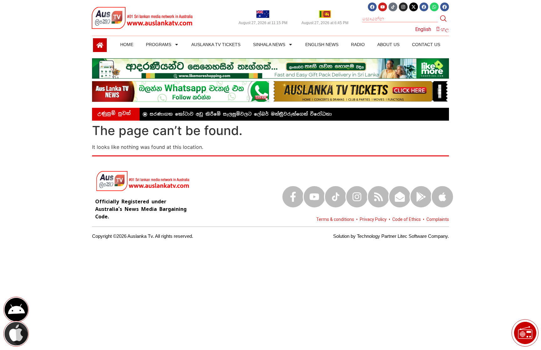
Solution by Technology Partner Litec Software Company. (391, 236)
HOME (126, 44)
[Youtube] (382, 7)
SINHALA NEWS (269, 44)
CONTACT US (426, 44)
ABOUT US (388, 44)
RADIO (358, 44)
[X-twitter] (413, 7)
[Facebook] (372, 7)
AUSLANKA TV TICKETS (215, 44)
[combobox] (400, 18)
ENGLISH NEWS (321, 44)
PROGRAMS (158, 44)
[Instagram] (403, 7)
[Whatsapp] (434, 7)
